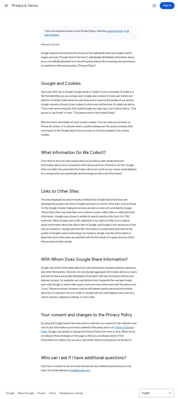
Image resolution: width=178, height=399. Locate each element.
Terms (52, 393)
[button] (6, 5)
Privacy (42, 393)
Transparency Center (71, 393)
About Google (26, 393)
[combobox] (156, 393)
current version (115, 31)
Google (10, 393)
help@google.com (80, 370)
